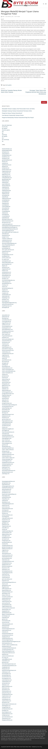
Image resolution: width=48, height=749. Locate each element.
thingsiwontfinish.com (7, 720)
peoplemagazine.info (7, 150)
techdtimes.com (6, 156)
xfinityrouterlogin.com (7, 459)
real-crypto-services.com (8, 249)
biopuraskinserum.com (7, 420)
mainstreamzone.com (7, 556)
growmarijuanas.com (7, 558)
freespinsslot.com (6, 540)
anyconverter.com (6, 382)
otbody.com (5, 374)
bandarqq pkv (7, 736)
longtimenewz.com (6, 696)
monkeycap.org (5, 356)
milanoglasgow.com (6, 438)
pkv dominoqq (5, 139)
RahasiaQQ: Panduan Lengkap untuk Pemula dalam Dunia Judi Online (18, 108)
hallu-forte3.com (6, 440)
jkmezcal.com (5, 662)
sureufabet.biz (5, 205)
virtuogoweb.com (6, 172)
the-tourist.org (5, 361)
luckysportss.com (6, 697)
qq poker (14, 738)
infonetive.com (5, 417)
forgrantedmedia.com (7, 335)
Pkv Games (17, 16)
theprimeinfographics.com (8, 651)
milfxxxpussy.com (6, 281)
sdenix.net (4, 358)
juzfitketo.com (5, 299)
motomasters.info (6, 620)
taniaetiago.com (6, 297)
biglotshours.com (6, 174)
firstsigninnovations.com (8, 331)
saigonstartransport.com (8, 414)
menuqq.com (4, 730)
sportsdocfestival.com (7, 716)
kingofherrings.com (6, 395)
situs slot (34, 731)
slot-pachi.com (5, 539)
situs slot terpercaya (7, 125)
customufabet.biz (6, 206)
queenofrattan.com (6, 590)
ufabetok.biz (5, 213)
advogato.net (5, 363)
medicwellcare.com (6, 630)
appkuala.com (5, 400)
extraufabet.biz (5, 195)
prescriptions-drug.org (7, 348)
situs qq (30, 730)
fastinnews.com (5, 688)
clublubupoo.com (6, 672)
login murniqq (36, 736)
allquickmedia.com (6, 390)
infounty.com (5, 253)
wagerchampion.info (7, 606)
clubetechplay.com (6, 681)
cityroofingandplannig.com (8, 245)
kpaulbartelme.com (6, 646)
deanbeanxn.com (6, 502)
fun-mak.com (5, 657)
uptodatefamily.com (6, 283)
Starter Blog (39, 746)
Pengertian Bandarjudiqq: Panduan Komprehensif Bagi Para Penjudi (18, 117)
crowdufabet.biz (6, 216)
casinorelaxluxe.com (7, 680)
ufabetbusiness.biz (6, 190)
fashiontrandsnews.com (7, 220)
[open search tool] (43, 3)
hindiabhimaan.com (6, 465)
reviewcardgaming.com (7, 640)
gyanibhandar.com (6, 179)
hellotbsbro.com (6, 569)
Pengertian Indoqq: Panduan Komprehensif (12, 113)
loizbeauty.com (5, 380)
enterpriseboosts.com (7, 368)
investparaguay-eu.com (7, 254)
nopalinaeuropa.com (7, 305)
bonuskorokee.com (6, 676)
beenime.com (5, 654)
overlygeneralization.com (8, 561)
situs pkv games (6, 130)
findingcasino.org (6, 599)
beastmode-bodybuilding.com (9, 494)
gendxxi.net (5, 619)
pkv (3, 131)
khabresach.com (6, 467)
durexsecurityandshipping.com (9, 243)
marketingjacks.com (7, 460)
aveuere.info (5, 543)
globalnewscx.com (6, 585)
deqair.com (4, 265)
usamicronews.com (6, 700)
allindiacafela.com (6, 446)
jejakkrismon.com (6, 385)
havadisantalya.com (6, 155)
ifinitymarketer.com (6, 691)
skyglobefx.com (6, 611)
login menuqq (29, 736)
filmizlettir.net (5, 318)
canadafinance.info (6, 424)
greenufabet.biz (5, 192)
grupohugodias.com (6, 264)
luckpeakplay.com (6, 699)
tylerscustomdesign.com (8, 339)
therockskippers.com (7, 443)
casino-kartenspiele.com (8, 369)
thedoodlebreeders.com (7, 262)
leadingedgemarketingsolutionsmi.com (11, 225)
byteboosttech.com (6, 169)
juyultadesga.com (6, 248)
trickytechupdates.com (7, 464)
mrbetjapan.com (6, 396)
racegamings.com (6, 707)
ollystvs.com (5, 583)
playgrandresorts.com (7, 713)
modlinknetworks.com (7, 694)
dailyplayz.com (5, 684)
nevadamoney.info (6, 425)
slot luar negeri (13, 731)
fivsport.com (5, 270)
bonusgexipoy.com (6, 678)
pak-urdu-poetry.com (7, 579)
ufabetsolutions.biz (6, 198)
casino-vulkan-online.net (8, 449)
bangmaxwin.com (6, 416)
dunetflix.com (5, 278)
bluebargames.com (6, 327)
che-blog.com (5, 510)
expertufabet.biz (6, 184)
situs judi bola (21, 731)
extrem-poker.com (6, 257)
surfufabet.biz (5, 201)
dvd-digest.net (5, 430)
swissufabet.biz (5, 188)
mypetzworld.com (6, 251)
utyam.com (4, 286)
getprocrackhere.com (7, 686)
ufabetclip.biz (5, 182)
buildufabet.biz (5, 217)
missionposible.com (6, 456)
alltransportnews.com (7, 219)
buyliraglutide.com (6, 176)
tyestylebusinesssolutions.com (9, 665)
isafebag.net (5, 364)
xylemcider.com (5, 296)
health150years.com (6, 347)
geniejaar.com (5, 523)
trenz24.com (5, 377)
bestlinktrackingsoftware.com (9, 670)
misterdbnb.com (6, 660)
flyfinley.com (5, 513)
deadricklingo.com (6, 609)
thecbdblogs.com (6, 468)
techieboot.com (5, 158)
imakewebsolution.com (7, 508)
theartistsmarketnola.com (8, 432)
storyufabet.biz (5, 208)
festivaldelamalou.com (7, 329)
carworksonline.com (7, 340)
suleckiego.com (5, 473)
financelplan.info (6, 495)
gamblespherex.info (6, 612)
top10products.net (6, 491)
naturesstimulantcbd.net (7, 304)
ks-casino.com (5, 259)
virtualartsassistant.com (7, 649)
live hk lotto (5, 126)
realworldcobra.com (7, 601)
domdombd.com (6, 683)
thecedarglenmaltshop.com (8, 481)
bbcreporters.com (6, 222)
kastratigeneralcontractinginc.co (9, 227)
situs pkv (7, 731)
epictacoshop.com (6, 419)
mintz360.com (5, 527)
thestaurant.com (6, 668)
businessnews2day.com (7, 633)
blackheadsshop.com (7, 643)
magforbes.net (5, 355)
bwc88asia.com (5, 256)
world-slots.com (6, 507)
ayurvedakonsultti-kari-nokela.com (10, 232)
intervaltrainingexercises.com (9, 664)
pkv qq (9, 730)
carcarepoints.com (6, 261)
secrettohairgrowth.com (7, 406)
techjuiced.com (5, 168)
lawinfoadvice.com (6, 273)
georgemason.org (6, 483)
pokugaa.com (5, 710)
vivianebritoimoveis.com (8, 353)
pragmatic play (40, 731)
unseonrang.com (6, 577)
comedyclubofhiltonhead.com (9, 648)
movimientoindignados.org (8, 280)
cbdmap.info (5, 500)
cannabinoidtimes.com (7, 545)
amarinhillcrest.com (6, 360)
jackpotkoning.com (6, 692)
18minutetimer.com (6, 553)
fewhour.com (5, 551)
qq (2, 133)
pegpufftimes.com (6, 323)
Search (44, 102)
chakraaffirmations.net (7, 518)
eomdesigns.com (6, 615)
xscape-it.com (5, 237)
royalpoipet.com (6, 667)
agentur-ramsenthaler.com (8, 614)
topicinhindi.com (6, 484)
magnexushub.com (6, 171)
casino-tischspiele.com (7, 372)
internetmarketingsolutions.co (9, 582)
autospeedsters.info (6, 604)
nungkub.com (5, 293)
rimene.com (5, 427)
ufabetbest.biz (5, 203)
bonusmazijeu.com (6, 673)
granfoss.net (5, 444)
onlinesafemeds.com (7, 177)
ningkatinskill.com (6, 269)
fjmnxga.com (5, 412)
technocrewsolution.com (8, 350)
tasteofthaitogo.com (7, 408)
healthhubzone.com (6, 164)
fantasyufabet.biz (6, 185)
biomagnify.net (5, 307)
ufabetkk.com (5, 388)
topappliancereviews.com (8, 462)
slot (46, 731)
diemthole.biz (5, 387)
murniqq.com (15, 736)
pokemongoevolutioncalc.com (9, 704)
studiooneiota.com (6, 598)
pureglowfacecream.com (8, 393)
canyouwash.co (5, 153)
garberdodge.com (6, 332)
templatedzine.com (6, 272)
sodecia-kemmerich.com (8, 656)
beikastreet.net (5, 316)
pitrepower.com (5, 451)
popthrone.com (5, 505)
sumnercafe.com (6, 277)
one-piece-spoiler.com (7, 596)
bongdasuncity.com (6, 537)
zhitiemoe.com (5, 291)
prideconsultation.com (7, 515)
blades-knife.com (6, 595)
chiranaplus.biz (5, 433)
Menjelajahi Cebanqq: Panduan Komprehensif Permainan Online (17, 111)
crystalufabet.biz (6, 211)
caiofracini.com (5, 574)
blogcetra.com (5, 580)
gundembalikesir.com (7, 160)
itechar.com (5, 161)
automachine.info (6, 603)
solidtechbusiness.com (7, 638)
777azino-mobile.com (7, 238)
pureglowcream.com (7, 403)
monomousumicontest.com (8, 608)
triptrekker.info (5, 617)
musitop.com (5, 285)
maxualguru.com (6, 535)
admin (3, 16)
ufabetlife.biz (5, 196)
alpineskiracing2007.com (8, 448)
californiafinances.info (7, 422)
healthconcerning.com (7, 548)
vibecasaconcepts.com (7, 624)
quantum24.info (5, 625)
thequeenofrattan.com (7, 591)
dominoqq (4, 134)
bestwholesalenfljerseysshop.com (10, 229)
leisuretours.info (6, 567)
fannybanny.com (6, 689)
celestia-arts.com (6, 324)
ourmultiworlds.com (6, 319)
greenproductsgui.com (7, 547)
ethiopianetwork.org (7, 563)
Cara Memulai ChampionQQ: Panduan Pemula (13, 115)
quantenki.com (5, 627)
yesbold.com (5, 163)
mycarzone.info (5, 622)
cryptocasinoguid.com (7, 224)
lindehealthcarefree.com (7, 487)
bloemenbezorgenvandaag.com (9, 404)
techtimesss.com (6, 342)
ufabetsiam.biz (5, 187)
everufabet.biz (5, 214)
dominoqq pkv (15, 730)
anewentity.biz (5, 398)
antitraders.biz (5, 233)
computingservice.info (7, 572)
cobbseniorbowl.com (7, 240)
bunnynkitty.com (6, 409)
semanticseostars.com (7, 555)
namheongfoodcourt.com (8, 436)
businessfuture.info (6, 497)
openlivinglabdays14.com (8, 230)
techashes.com (5, 152)
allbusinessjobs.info (6, 489)
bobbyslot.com (5, 524)
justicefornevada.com (7, 566)
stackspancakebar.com (7, 435)
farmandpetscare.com (7, 571)
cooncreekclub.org (6, 321)
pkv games (8, 85)
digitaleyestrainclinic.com (8, 454)
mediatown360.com (6, 452)
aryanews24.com (6, 235)
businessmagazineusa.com (8, 628)
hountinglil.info (5, 516)
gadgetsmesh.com (6, 564)
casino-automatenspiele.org (8, 371)
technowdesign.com (7, 241)
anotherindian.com (6, 294)
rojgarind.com (5, 550)
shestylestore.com (6, 718)
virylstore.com (5, 344)
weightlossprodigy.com (7, 531)
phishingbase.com (6, 705)
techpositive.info (6, 575)
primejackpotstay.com (7, 708)
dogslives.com (5, 587)
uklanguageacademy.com (8, 486)
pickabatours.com (6, 492)
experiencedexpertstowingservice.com (11, 641)
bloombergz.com (6, 366)
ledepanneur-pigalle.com (8, 428)
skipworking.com (6, 379)
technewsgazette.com (7, 392)
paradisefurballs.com (7, 542)
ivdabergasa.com (6, 246)
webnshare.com (5, 559)
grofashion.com (5, 702)
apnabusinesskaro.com (7, 472)
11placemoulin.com (6, 526)
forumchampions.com (7, 326)
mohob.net (4, 529)
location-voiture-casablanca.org (9, 644)
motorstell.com (5, 345)
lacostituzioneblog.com (7, 288)
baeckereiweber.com (7, 148)
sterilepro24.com (6, 636)
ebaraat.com (5, 166)
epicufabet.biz (5, 209)
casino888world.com (7, 659)
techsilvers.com (5, 267)
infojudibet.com (5, 499)
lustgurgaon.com (6, 521)
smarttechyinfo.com (7, 532)
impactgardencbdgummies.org (9, 302)
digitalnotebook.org (6, 534)
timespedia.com (6, 384)
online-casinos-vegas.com (8, 457)
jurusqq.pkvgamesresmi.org (24, 739)
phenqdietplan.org (6, 275)
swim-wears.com (6, 334)
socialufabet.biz (6, 200)
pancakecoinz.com (6, 511)
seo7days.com (5, 401)
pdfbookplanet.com (6, 588)
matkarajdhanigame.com (8, 503)
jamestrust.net (5, 376)
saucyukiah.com (6, 315)
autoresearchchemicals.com (8, 470)
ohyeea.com (5, 289)
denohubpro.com (6, 593)
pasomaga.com (5, 301)
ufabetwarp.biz (5, 180)
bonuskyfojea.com (6, 675)
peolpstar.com (5, 337)
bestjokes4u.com (6, 519)
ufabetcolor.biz (5, 193)
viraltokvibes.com (6, 352)
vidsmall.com (5, 632)
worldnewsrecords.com (7, 635)
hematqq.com (22, 736)
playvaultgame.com (6, 712)
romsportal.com (6, 715)
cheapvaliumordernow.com (8, 652)
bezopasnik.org (5, 411)
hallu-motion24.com (6, 441)
